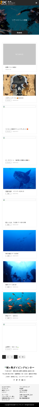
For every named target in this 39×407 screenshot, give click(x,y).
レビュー (4, 392)
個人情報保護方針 (25, 398)
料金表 (21, 388)
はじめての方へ (6, 387)
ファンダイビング (25, 387)
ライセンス (5, 388)
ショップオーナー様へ (8, 396)
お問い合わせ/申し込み (26, 395)
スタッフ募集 (23, 396)
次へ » (23, 357)
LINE (24, 380)
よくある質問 (23, 390)
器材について (5, 390)
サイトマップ (5, 400)
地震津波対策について (8, 398)
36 (19, 357)
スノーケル (5, 395)
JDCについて (23, 392)
